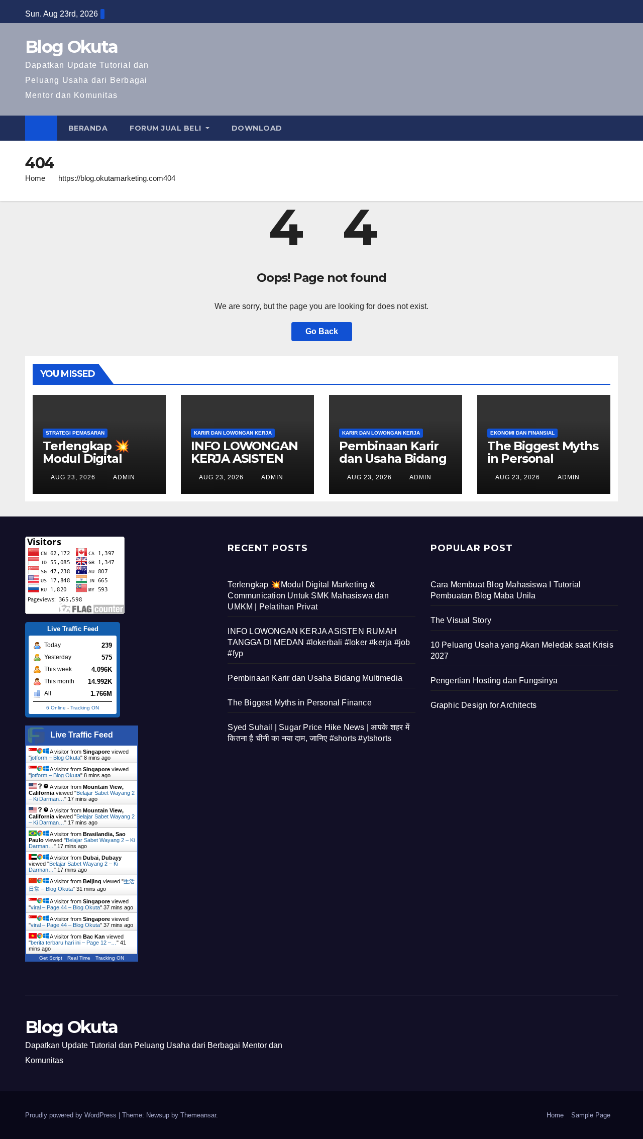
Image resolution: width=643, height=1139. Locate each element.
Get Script (50, 958)
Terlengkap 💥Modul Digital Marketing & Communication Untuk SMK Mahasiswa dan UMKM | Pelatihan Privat (308, 595)
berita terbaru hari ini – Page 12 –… (74, 943)
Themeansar (198, 1115)
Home (35, 178)
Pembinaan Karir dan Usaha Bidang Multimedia (393, 458)
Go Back (321, 331)
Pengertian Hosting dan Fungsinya (494, 680)
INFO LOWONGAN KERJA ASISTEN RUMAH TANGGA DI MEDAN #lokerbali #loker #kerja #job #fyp (319, 642)
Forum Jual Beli (166, 128)
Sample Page (590, 1115)
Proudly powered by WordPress (72, 1115)
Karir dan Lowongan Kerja (233, 433)
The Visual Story (461, 620)
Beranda (88, 128)
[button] (611, 128)
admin (123, 477)
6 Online (56, 707)
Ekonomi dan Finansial (522, 433)
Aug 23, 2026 (73, 477)
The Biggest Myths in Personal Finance (542, 458)
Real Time (78, 958)
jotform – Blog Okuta (55, 758)
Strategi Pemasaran (75, 433)
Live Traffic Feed (81, 735)
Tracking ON (84, 707)
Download (257, 128)
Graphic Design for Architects (484, 705)
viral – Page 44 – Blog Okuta (65, 907)
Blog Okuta (71, 46)
